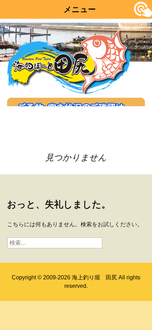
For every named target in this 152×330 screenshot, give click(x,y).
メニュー (80, 9)
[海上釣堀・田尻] (69, 60)
